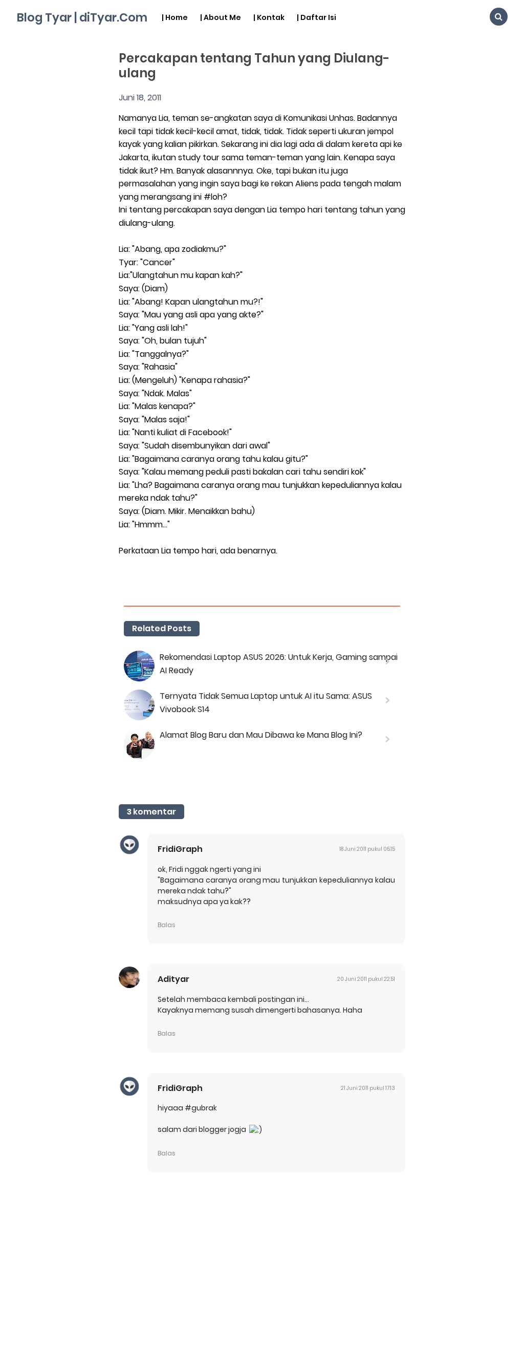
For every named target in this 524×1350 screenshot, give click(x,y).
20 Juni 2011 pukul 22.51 (366, 979)
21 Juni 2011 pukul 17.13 (368, 1088)
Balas (167, 924)
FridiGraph (180, 849)
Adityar (173, 979)
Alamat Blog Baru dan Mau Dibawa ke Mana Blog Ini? (261, 735)
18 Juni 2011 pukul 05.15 (367, 849)
